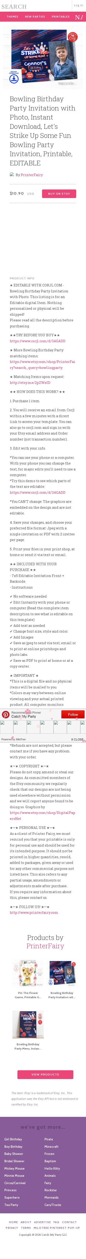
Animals (50, 1175)
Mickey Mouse (14, 1168)
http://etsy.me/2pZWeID (30, 382)
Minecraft (51, 1146)
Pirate (48, 1139)
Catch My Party (43, 5)
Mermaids (51, 1197)
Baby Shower (13, 1154)
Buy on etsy (59, 193)
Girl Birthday (13, 1139)
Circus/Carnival (15, 1183)
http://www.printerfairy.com (34, 912)
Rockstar (50, 1190)
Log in (78, 5)
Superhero (12, 1197)
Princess (10, 1190)
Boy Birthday (13, 1146)
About (26, 1222)
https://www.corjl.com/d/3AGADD (37, 341)
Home (13, 1222)
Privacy (12, 1228)
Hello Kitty (52, 1168)
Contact (69, 1222)
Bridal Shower (14, 1161)
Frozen (49, 1154)
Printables (61, 16)
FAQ (56, 1222)
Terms (26, 1228)
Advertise (42, 1222)
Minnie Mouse (14, 1175)
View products (45, 1074)
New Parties (35, 16)
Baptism (50, 1161)
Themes (12, 16)
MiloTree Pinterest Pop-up (57, 1228)
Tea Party (11, 1205)
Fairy (47, 1183)
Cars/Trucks (52, 1205)
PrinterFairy (32, 175)
